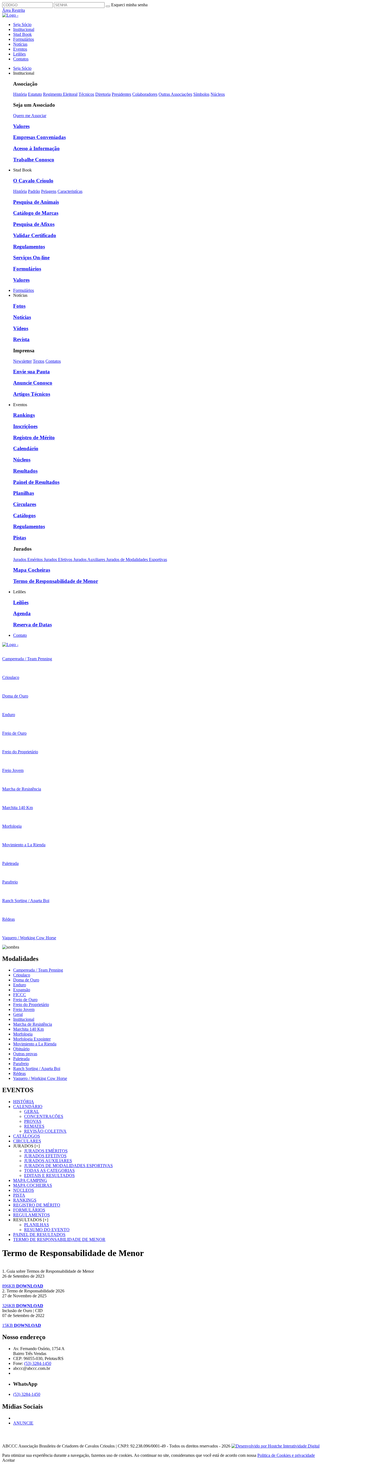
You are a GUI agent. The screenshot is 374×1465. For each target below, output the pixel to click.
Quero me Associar (29, 115)
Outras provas (25, 1053)
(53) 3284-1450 (37, 1363)
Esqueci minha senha (129, 4)
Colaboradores (144, 94)
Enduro (19, 985)
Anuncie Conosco (32, 383)
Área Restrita (13, 10)
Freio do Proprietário (31, 1004)
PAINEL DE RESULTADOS (39, 1234)
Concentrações (43, 1116)
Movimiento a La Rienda (34, 1044)
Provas (32, 1121)
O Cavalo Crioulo (33, 181)
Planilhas (23, 493)
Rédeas (19, 1073)
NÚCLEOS (23, 1190)
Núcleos (218, 94)
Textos (38, 361)
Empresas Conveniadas (39, 137)
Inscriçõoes (25, 426)
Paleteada (21, 1058)
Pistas (19, 537)
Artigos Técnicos (31, 394)
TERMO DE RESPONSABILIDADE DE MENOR (59, 1239)
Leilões (19, 54)
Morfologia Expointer (32, 1039)
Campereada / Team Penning (38, 970)
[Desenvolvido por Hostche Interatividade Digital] (275, 1446)
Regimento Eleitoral (60, 94)
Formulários (23, 39)
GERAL (31, 1111)
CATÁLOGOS (26, 1136)
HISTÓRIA (23, 1101)
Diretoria (103, 94)
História (20, 94)
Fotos (19, 306)
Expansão (21, 989)
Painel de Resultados (36, 482)
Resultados (25, 471)
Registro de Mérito (34, 437)
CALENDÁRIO (27, 1106)
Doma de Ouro (26, 980)
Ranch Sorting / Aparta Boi (36, 1068)
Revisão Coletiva (45, 1131)
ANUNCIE (23, 1423)
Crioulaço (21, 975)
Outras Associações (175, 94)
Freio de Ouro (25, 999)
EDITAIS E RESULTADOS (49, 1175)
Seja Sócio (22, 24)
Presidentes (121, 94)
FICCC (19, 994)
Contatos (20, 59)
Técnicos (86, 94)
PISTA (19, 1195)
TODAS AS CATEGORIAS (49, 1170)
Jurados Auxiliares (89, 559)
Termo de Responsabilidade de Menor (55, 581)
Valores (21, 126)
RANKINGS (24, 1200)
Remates (34, 1126)
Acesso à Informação (36, 148)
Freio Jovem (23, 1009)
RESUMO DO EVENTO (47, 1229)
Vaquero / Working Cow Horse (40, 1078)
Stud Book (22, 34)
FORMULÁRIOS (29, 1210)
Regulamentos (29, 246)
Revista (21, 339)
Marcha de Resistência (32, 1024)
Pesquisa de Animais (36, 202)
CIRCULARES (27, 1141)
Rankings (24, 415)
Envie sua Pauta (31, 371)
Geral (18, 1014)
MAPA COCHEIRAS (32, 1185)
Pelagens (48, 191)
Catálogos (24, 515)
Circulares (24, 504)
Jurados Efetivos (58, 559)
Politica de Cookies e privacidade (286, 1455)
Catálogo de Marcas (35, 213)
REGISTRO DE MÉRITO (36, 1205)
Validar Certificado (34, 235)
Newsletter (22, 361)
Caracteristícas (69, 191)
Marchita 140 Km (28, 1029)
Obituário (21, 1049)
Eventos (20, 49)
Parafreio (21, 1063)
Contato (20, 635)
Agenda (22, 613)
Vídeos (20, 328)
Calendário (25, 448)
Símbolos (201, 94)
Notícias (20, 44)
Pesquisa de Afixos (33, 224)
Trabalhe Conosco (33, 159)
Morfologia (23, 1034)
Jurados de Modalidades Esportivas (136, 559)
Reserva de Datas (32, 624)
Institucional (23, 29)
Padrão (34, 191)
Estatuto (35, 94)
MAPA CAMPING (30, 1180)
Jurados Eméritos (28, 559)
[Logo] (10, 644)
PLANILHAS (36, 1224)
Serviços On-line (31, 257)
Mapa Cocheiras (31, 570)
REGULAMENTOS (31, 1215)
